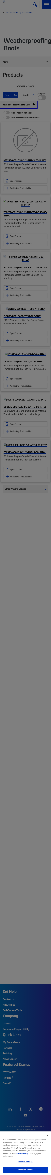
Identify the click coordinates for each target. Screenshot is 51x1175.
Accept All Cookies (25, 1169)
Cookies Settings (25, 1161)
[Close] (47, 1135)
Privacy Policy (22, 1153)
